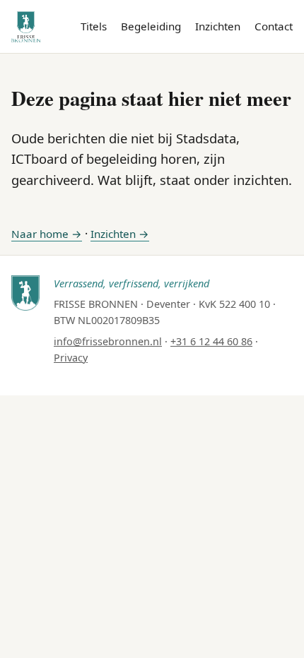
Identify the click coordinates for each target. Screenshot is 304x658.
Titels (94, 26)
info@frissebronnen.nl (108, 341)
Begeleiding (151, 26)
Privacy (71, 357)
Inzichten (217, 26)
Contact (274, 26)
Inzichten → (119, 234)
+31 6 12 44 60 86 (211, 341)
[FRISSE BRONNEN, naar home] (25, 27)
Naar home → (46, 234)
